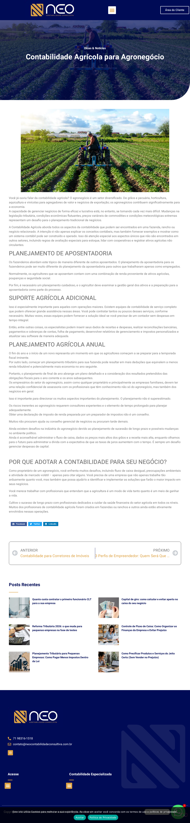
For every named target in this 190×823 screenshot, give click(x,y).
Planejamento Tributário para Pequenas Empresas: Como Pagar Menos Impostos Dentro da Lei (60, 657)
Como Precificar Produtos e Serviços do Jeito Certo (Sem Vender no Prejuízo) (148, 655)
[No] (184, 815)
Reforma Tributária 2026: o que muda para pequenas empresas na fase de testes (57, 628)
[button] (112, 10)
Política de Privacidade (103, 817)
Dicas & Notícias (95, 48)
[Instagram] (10, 752)
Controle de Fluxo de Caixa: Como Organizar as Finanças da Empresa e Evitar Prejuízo (149, 628)
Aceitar (80, 817)
